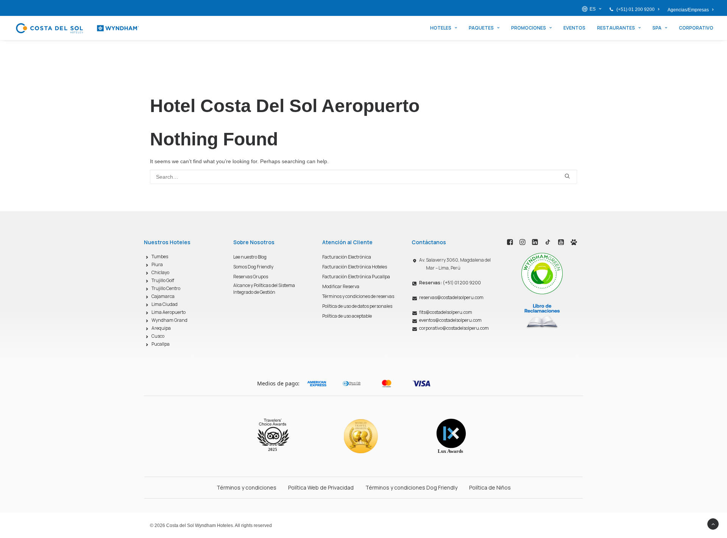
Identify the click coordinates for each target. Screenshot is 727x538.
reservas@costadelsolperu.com (451, 297)
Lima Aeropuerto (168, 312)
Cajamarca (163, 296)
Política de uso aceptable (347, 316)
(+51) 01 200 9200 (635, 9)
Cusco (157, 336)
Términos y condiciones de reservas (358, 296)
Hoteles (440, 28)
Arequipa (161, 328)
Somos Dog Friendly (253, 267)
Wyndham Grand (169, 320)
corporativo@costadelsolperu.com (454, 328)
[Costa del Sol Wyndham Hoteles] (77, 28)
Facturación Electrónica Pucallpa (356, 276)
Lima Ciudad (164, 304)
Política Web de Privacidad (321, 487)
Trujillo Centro (165, 288)
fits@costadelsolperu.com (445, 312)
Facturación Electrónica (346, 257)
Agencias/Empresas (688, 9)
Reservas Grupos (250, 276)
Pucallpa (160, 344)
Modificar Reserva (340, 286)
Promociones (528, 28)
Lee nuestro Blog (250, 257)
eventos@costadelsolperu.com (450, 320)
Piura (157, 264)
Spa (656, 28)
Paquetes (481, 28)
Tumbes (159, 256)
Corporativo (696, 28)
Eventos (574, 28)
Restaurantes (616, 28)
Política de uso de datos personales (357, 306)
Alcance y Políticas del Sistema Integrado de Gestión (264, 288)
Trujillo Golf (162, 280)
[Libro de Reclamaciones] (542, 316)
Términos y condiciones (246, 487)
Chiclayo (160, 272)
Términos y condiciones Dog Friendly (411, 487)
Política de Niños (490, 487)
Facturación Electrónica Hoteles (354, 267)
